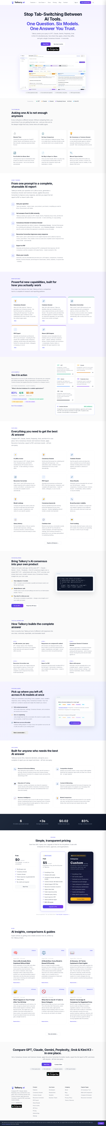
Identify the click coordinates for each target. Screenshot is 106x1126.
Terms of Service (69, 1100)
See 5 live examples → (17, 405)
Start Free (45, 44)
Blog (60, 2)
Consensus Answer (38, 1092)
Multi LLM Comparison (86, 1092)
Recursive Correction (38, 1097)
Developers (52, 1090)
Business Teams (53, 1097)
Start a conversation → (20, 732)
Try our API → (17, 605)
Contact (65, 2)
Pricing (55, 2)
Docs (49, 2)
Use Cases (41, 2)
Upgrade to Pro (53, 906)
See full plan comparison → (63, 914)
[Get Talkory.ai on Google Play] (53, 50)
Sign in (76, 2)
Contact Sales (80, 899)
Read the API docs (31, 605)
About (66, 1090)
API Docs (35, 1108)
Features (32, 2)
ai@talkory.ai (19, 1102)
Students (51, 1095)
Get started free (85, 2)
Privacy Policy (68, 1097)
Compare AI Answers (86, 1095)
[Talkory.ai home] (18, 2)
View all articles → (53, 1034)
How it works (36, 1105)
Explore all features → (53, 543)
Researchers (52, 1092)
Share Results (36, 1103)
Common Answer (37, 1095)
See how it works (58, 44)
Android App (36, 1113)
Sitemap (35, 1116)
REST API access (49, 902)
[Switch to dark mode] (93, 2)
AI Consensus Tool (86, 1090)
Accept (101, 1123)
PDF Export (36, 1100)
